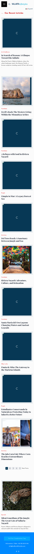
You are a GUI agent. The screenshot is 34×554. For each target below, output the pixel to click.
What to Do (4, 364)
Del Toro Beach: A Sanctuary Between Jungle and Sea (14, 239)
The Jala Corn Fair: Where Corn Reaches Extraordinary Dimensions (15, 456)
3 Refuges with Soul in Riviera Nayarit (15, 155)
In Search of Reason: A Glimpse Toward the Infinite (15, 56)
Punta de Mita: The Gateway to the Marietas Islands (15, 368)
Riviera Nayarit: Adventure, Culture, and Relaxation (14, 281)
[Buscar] (9, 4)
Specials (3, 514)
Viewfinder (4, 108)
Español (30, 9)
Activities (3, 235)
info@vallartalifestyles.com (17, 546)
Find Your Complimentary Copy (17, 538)
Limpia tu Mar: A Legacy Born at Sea (16, 197)
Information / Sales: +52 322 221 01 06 (17, 543)
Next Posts (25, 468)
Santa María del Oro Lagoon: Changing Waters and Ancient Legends (15, 325)
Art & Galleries (5, 52)
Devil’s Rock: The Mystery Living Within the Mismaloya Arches (16, 113)
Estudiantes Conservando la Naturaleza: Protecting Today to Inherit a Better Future (16, 412)
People (3, 193)
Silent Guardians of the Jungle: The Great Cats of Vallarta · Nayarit (15, 520)
